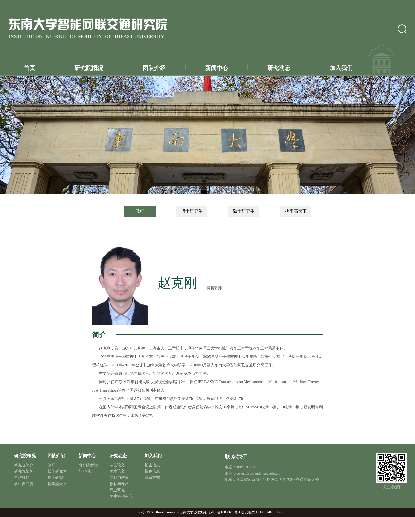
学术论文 (117, 471)
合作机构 (22, 477)
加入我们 (341, 68)
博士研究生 (192, 211)
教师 (140, 211)
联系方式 (152, 477)
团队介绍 (154, 68)
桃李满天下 (296, 211)
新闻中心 (216, 68)
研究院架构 (23, 471)
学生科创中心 (121, 496)
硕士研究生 (244, 211)
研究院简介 (23, 465)
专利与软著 (119, 477)
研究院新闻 (88, 465)
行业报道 (86, 471)
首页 (29, 68)
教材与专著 (119, 484)
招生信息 (152, 465)
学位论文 (117, 465)
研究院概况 (88, 68)
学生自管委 (23, 484)
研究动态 (278, 68)
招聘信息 (152, 471)
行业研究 (117, 490)
